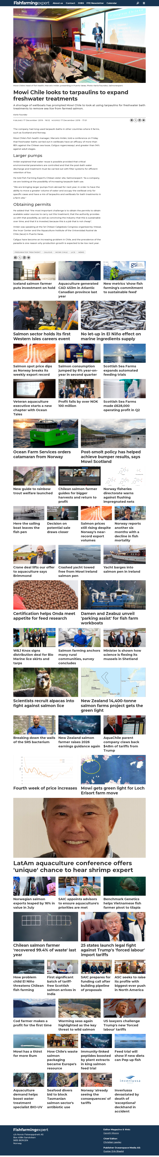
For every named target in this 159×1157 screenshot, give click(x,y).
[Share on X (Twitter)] (136, 120)
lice (73, 252)
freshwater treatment (28, 252)
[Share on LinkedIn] (139, 120)
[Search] (138, 3)
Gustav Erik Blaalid (113, 1151)
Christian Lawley (112, 1142)
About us (58, 3)
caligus (48, 252)
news (81, 252)
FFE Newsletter (95, 3)
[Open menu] (144, 3)
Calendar (112, 3)
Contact (70, 3)
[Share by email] (143, 120)
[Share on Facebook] (132, 120)
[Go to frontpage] (31, 3)
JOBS (81, 3)
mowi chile (61, 252)
